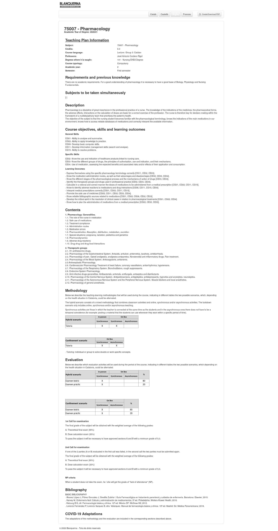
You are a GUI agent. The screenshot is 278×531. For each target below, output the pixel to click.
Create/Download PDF (210, 14)
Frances (187, 14)
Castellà (164, 14)
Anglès (176, 14)
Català (153, 14)
